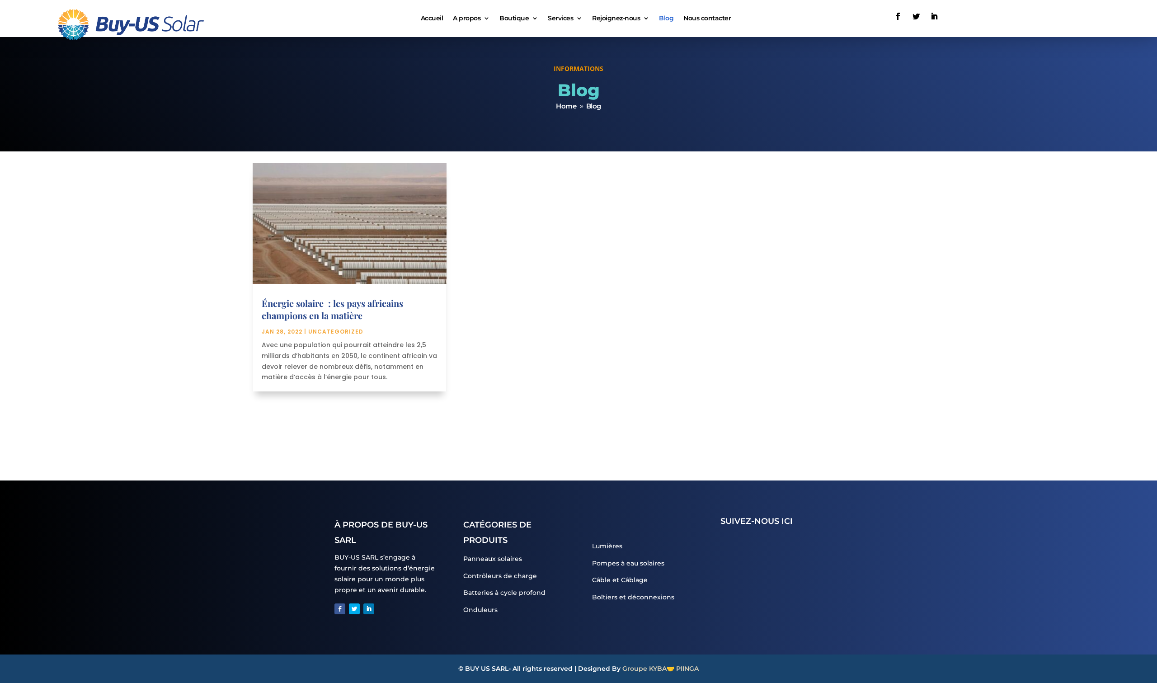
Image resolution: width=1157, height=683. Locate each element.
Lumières (607, 546)
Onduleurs (480, 610)
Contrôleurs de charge (500, 576)
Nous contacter (707, 18)
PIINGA (687, 668)
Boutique (514, 18)
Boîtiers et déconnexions (633, 597)
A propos (466, 18)
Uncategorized (335, 331)
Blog (666, 18)
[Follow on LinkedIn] (934, 16)
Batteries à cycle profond (504, 593)
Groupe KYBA (644, 668)
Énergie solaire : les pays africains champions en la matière (332, 309)
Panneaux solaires (492, 559)
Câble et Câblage (620, 580)
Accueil (432, 18)
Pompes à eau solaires (628, 563)
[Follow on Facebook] (898, 16)
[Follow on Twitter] (916, 16)
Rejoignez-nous (616, 18)
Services (560, 18)
